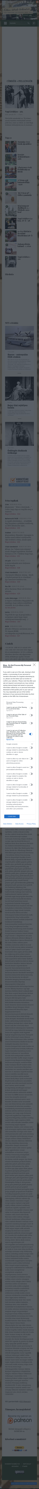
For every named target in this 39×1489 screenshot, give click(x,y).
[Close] (35, 665)
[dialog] (19, 744)
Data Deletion (7, 824)
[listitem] (19, 702)
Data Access (19, 824)
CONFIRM (12, 816)
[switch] (31, 708)
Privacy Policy (31, 824)
